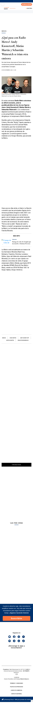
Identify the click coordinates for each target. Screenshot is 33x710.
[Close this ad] (32, 701)
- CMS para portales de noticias (18, 699)
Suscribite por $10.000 (26, 4)
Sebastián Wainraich (23, 340)
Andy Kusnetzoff (24, 337)
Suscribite (16, 618)
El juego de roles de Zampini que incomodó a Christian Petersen (21, 243)
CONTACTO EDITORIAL (16, 693)
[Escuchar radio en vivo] (2, 8)
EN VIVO (29, 8)
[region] (16, 25)
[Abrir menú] (2, 4)
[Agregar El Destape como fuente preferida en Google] (16, 73)
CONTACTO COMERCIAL (16, 690)
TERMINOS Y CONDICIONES (16, 683)
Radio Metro (13, 337)
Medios (4, 337)
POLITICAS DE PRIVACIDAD (16, 686)
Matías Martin (10, 340)
